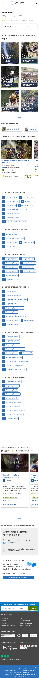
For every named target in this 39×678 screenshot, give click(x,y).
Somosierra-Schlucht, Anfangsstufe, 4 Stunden (15, 161)
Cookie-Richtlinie (24, 625)
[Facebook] (31, 668)
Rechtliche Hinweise (25, 623)
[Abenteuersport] (18, 3)
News (21, 618)
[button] (35, 128)
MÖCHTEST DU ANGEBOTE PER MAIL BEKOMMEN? (19, 605)
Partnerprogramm (24, 620)
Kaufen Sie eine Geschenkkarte (18, 577)
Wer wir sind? (5, 618)
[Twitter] (36, 668)
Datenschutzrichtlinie (8, 625)
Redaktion (4, 623)
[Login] (35, 3)
